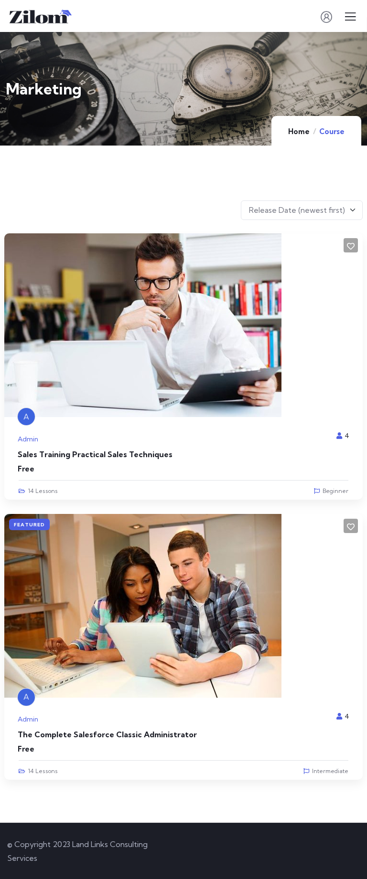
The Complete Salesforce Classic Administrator (107, 734)
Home (299, 131)
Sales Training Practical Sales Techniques (95, 454)
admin (28, 439)
